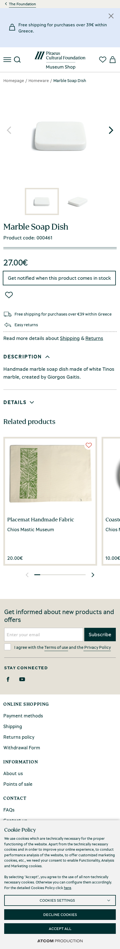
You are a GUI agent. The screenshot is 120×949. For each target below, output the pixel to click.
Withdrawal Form (21, 747)
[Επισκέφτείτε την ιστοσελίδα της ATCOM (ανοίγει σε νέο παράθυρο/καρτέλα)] (60, 940)
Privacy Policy (97, 647)
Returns (94, 338)
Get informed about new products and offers (59, 616)
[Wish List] (9, 294)
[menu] (7, 59)
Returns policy (18, 737)
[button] (111, 130)
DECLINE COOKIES (60, 914)
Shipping (70, 338)
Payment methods (23, 715)
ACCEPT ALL (60, 928)
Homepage (13, 80)
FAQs (9, 809)
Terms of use (56, 647)
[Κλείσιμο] (111, 16)
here (67, 887)
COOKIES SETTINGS (57, 900)
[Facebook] (8, 679)
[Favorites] (103, 60)
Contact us (15, 820)
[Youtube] (22, 679)
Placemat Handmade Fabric (40, 519)
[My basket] (112, 59)
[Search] (17, 59)
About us (13, 773)
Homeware (38, 80)
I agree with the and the (62, 647)
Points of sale (17, 784)
